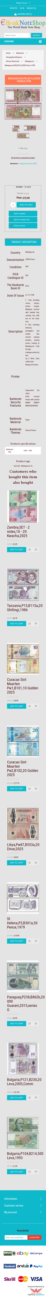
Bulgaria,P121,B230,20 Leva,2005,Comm (23, 1081)
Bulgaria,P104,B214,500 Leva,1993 (23, 1155)
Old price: (20, 193)
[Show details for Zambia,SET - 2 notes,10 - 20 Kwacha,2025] (23, 506)
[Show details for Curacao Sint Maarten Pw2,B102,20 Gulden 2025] (23, 741)
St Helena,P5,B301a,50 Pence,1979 (22, 923)
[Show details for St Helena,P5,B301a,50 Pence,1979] (23, 898)
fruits (16, 466)
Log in (22, 8)
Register (13, 8)
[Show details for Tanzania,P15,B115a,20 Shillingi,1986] (23, 585)
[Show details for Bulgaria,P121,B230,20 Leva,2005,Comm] (23, 1059)
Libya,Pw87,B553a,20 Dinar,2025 (23, 847)
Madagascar (25, 466)
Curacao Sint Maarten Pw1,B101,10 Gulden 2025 (22, 685)
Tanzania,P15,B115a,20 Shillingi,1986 (23, 607)
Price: (19, 197)
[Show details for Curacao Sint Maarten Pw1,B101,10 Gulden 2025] (23, 659)
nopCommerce (39, 1295)
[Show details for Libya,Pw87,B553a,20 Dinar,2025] (23, 824)
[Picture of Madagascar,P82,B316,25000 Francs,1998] (16, 128)
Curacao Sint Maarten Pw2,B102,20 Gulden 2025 (22, 768)
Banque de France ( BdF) (28, 164)
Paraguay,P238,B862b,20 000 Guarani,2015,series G (23, 1003)
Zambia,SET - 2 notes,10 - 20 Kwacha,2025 (18, 531)
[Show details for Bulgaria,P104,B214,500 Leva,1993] (23, 1133)
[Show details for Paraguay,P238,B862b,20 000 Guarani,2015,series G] (23, 976)
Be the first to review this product (23, 158)
